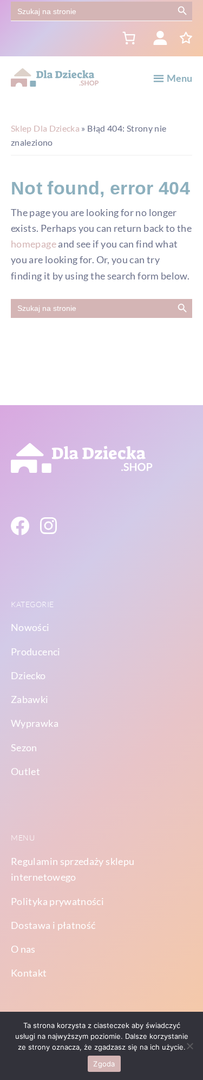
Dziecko (28, 675)
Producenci (36, 652)
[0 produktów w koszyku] (128, 38)
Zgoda (104, 1063)
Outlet (25, 771)
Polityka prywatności (57, 901)
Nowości (30, 627)
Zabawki (30, 699)
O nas (23, 949)
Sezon (24, 747)
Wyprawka (34, 723)
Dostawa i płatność (53, 925)
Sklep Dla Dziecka (45, 128)
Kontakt (29, 973)
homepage (33, 244)
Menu (179, 78)
